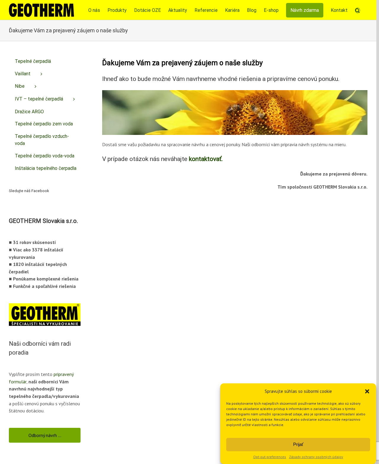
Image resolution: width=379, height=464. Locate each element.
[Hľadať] (357, 10)
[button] (367, 391)
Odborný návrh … (44, 435)
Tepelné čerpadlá (33, 61)
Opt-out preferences (269, 457)
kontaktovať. (206, 158)
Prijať (298, 444)
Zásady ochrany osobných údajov (316, 457)
